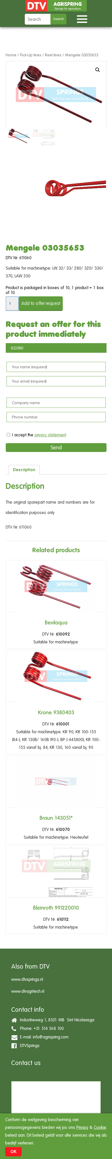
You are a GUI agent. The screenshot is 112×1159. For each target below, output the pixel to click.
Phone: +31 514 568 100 (40, 1028)
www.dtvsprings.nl (27, 979)
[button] (97, 70)
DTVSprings (28, 1045)
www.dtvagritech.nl (27, 991)
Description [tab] (24, 469)
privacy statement (50, 434)
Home (11, 55)
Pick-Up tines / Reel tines (40, 55)
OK (13, 1151)
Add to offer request (40, 303)
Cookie (100, 1127)
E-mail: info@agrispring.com (43, 1036)
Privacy (82, 1127)
